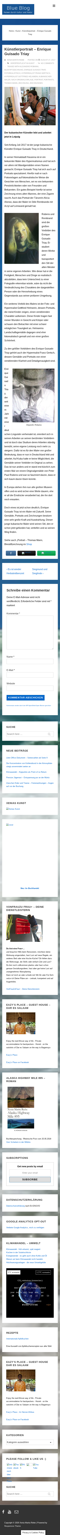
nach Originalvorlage (22, 80)
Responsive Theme (12, 1526)
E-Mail (10, 670)
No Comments (47, 63)
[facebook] (4, 1513)
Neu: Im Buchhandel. (30, 888)
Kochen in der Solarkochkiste (18, 1252)
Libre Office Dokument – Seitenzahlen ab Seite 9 (26, 758)
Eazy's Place (11, 1055)
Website (11, 683)
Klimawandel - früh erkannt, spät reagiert (23, 1249)
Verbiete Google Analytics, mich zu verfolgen (25, 1227)
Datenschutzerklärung (15, 1206)
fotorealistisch (12, 73)
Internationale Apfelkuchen (17, 1339)
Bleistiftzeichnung (13, 70)
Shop (29, 544)
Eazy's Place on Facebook (17, 1062)
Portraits (49, 80)
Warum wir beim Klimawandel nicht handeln (24, 1259)
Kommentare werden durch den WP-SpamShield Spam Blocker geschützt (29, 705)
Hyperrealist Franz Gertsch (35, 73)
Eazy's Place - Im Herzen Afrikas (20, 1412)
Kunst (32, 63)
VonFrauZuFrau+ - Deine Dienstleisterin (22, 989)
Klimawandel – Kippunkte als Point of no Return (26, 772)
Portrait (38, 80)
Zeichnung (23, 83)
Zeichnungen (36, 83)
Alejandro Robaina (29, 66)
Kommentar (13, 613)
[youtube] (10, 1513)
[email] (17, 1513)
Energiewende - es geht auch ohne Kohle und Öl (26, 1256)
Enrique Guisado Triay (35, 70)
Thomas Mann (10, 83)
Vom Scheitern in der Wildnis (18, 1142)
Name (10, 657)
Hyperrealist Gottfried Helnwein (21, 77)
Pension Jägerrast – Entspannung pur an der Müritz (28, 777)
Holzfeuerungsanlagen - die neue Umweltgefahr (26, 1262)
